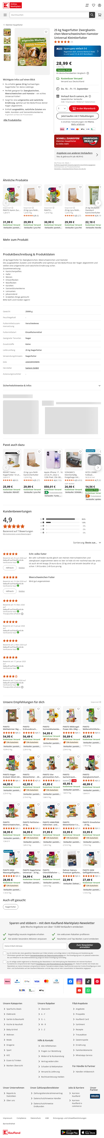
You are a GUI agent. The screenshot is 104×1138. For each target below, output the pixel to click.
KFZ (8, 1055)
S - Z (43, 1029)
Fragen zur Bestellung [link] (51, 1051)
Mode (9, 1040)
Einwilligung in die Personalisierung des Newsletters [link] (54, 964)
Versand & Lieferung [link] (50, 1071)
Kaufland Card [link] (82, 1019)
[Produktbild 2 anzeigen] (7, 40)
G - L (43, 1019)
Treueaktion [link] (81, 1034)
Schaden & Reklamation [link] (52, 1066)
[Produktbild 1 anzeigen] (7, 32)
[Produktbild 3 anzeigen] (7, 49)
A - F (43, 1014)
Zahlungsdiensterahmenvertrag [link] (48, 1093)
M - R (43, 1024)
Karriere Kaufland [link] (76, 1094)
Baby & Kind (12, 1029)
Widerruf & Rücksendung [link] (52, 1056)
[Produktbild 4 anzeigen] (7, 57)
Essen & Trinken (13, 1060)
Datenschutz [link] (36, 1118)
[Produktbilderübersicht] (7, 51)
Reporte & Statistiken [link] (11, 1094)
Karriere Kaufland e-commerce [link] (77, 1103)
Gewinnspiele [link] (82, 1040)
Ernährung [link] (81, 1045)
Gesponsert (7, 208)
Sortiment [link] (80, 1024)
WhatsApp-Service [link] (84, 1055)
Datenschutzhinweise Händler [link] (47, 1098)
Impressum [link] (7, 1118)
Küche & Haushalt (14, 1024)
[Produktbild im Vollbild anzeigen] (32, 51)
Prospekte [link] (80, 1014)
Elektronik (10, 1014)
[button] (77, 72)
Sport (8, 1050)
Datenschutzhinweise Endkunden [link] (43, 1105)
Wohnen (10, 1034)
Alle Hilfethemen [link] (48, 1046)
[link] (87, 5)
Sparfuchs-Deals (13, 1009)
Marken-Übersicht (14, 1065)
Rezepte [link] (79, 1029)
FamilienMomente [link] (84, 1050)
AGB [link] (47, 1118)
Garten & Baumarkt (15, 1019)
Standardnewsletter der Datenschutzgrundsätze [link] (46, 955)
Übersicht (45, 1009)
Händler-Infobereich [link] (85, 1071)
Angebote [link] (80, 1009)
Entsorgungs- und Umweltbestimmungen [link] (69, 1118)
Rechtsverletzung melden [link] (52, 1077)
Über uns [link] (10, 1100)
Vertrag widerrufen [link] (49, 1061)
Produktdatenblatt (55, 492)
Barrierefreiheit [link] (9, 1123)
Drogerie (10, 1045)
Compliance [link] (21, 1118)
